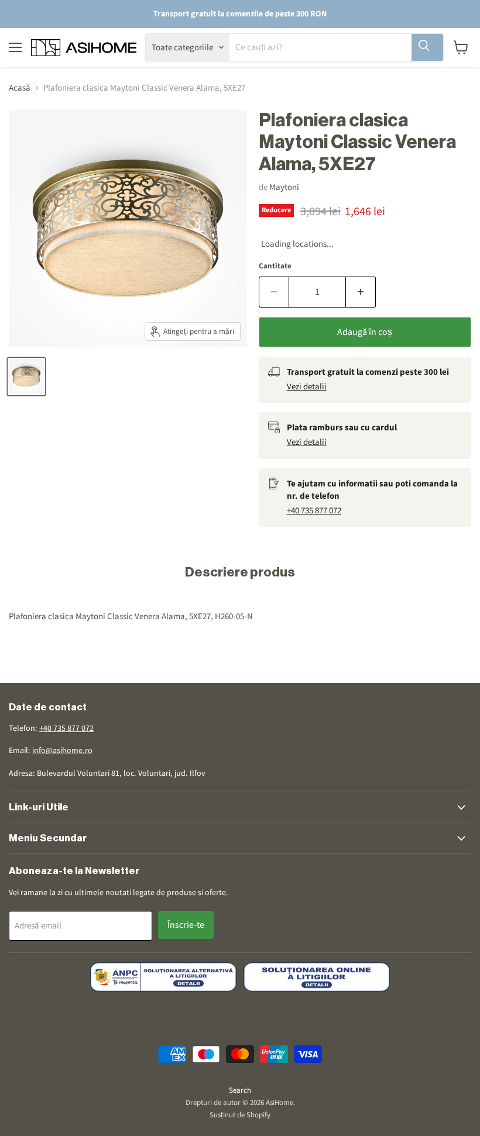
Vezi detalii (307, 387)
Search (240, 1090)
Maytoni (284, 187)
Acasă (19, 88)
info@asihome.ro (62, 751)
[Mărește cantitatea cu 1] (361, 292)
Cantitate (275, 266)
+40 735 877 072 (314, 511)
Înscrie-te (185, 925)
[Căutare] (427, 47)
